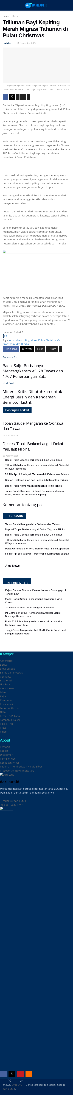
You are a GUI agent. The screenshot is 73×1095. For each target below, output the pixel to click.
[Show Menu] (4, 5)
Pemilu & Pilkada (10, 716)
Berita (15, 15)
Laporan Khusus (9, 708)
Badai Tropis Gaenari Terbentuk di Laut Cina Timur (33, 459)
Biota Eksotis (7, 668)
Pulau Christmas (48, 340)
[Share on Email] (23, 97)
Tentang (5, 746)
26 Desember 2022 (26, 43)
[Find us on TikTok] (21, 1081)
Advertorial (6, 660)
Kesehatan (6, 700)
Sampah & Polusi (10, 720)
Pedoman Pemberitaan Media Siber (21, 766)
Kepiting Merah (29, 340)
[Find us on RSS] (29, 1074)
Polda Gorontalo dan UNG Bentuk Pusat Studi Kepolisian (37, 548)
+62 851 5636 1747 (11, 804)
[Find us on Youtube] (20, 1074)
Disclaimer (6, 754)
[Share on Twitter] (12, 97)
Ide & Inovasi (7, 688)
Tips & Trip (6, 723)
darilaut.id (9, 1088)
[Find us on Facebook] (3, 1074)
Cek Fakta (5, 676)
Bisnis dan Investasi (12, 672)
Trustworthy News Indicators (17, 770)
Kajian (3, 696)
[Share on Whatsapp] (17, 97)
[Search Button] (68, 5)
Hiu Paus (5, 684)
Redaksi (4, 750)
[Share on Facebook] (5, 97)
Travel (3, 727)
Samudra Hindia (19, 344)
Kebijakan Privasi (10, 762)
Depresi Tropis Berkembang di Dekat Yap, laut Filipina (35, 529)
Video (3, 731)
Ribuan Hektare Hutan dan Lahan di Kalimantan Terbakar (37, 480)
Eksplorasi (6, 680)
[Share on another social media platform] (28, 97)
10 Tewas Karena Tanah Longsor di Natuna (29, 607)
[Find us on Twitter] (12, 1074)
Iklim (3, 692)
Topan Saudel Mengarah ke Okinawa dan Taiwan (32, 524)
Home (6, 15)
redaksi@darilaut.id (14, 801)
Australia (14, 340)
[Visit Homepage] (36, 5)
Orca (3, 712)
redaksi (7, 43)
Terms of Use (8, 758)
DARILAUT (18, 1084)
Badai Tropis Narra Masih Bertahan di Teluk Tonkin (33, 485)
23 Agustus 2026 (10, 435)
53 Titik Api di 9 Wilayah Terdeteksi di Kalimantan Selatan (37, 474)
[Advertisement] (36, 167)
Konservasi (6, 704)
